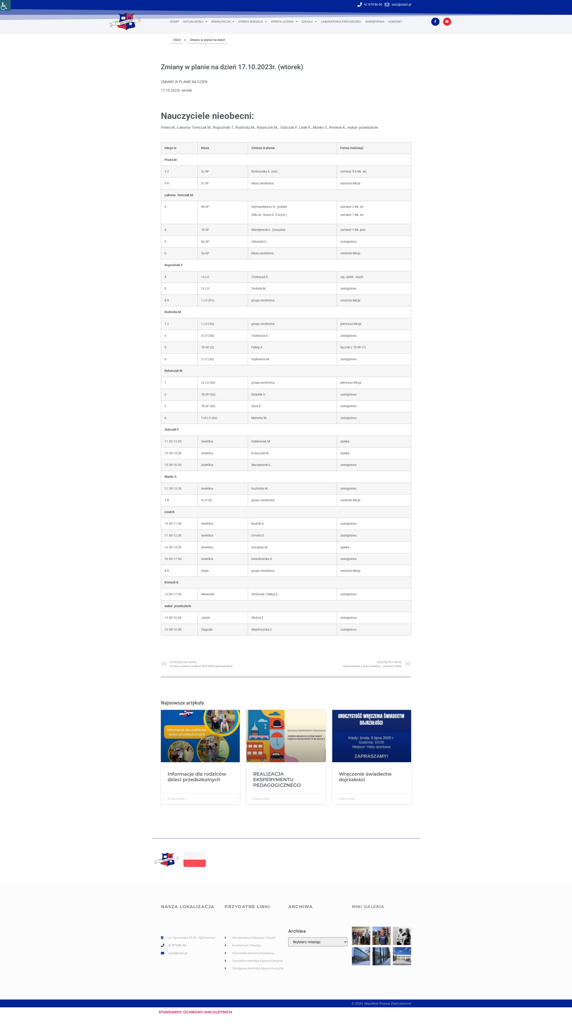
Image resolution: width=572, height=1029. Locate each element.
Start (174, 21)
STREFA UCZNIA (282, 21)
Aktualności (193, 21)
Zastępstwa (374, 21)
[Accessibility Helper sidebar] (5, 5)
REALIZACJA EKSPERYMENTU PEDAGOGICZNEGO (277, 779)
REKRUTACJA (220, 21)
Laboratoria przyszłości (341, 21)
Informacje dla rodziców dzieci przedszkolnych (197, 776)
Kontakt (395, 21)
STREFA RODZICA (250, 21)
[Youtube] (447, 22)
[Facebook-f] (435, 22)
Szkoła (307, 21)
